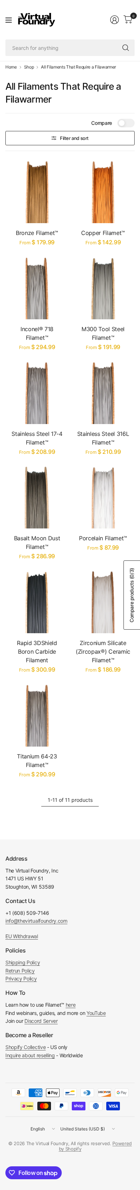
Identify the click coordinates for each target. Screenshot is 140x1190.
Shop (29, 67)
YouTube (96, 1013)
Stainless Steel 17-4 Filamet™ (36, 438)
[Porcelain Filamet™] (103, 496)
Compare (101, 123)
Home (11, 67)
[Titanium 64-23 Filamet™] (37, 715)
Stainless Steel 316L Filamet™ (103, 438)
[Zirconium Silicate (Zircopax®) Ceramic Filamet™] (103, 601)
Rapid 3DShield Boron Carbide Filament (37, 651)
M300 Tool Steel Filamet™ (103, 333)
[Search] (126, 47)
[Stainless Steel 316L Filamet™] (103, 392)
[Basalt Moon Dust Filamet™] (37, 496)
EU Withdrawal (21, 936)
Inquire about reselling (30, 1055)
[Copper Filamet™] (103, 191)
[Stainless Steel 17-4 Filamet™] (37, 392)
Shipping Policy (22, 962)
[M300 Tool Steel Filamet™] (103, 287)
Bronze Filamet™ (37, 232)
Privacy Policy (21, 978)
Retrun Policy (20, 971)
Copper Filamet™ (103, 232)
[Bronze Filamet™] (37, 191)
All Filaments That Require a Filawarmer (78, 67)
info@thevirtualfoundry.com (36, 921)
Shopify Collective (25, 1047)
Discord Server (41, 1021)
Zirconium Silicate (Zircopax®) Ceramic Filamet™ (103, 651)
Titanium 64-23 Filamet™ (37, 760)
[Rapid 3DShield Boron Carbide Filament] (37, 601)
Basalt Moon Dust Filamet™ (37, 542)
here (71, 1005)
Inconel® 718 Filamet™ (36, 333)
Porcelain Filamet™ (103, 538)
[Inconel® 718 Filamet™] (37, 287)
